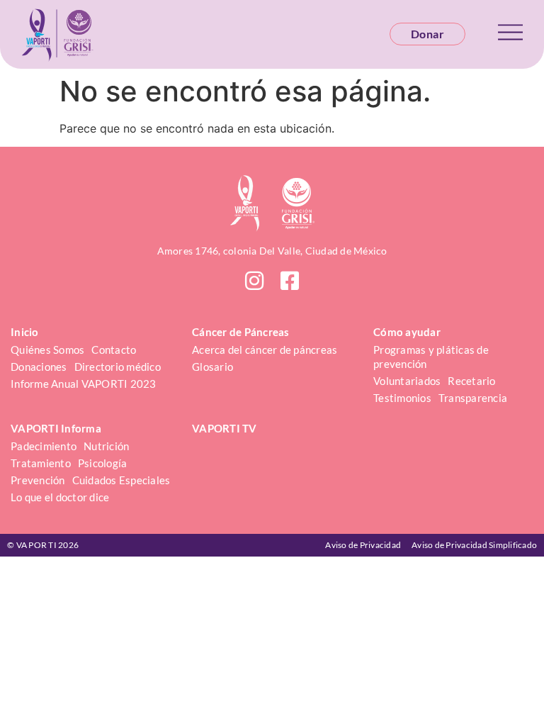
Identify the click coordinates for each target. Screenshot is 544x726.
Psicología (103, 463)
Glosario (212, 366)
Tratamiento (41, 463)
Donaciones (39, 366)
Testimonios (402, 397)
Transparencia (472, 397)
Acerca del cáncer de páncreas (264, 349)
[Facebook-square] (289, 280)
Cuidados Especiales (121, 480)
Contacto (113, 349)
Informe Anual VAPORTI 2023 (84, 383)
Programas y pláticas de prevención (432, 356)
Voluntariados (407, 380)
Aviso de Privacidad (363, 545)
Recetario (471, 380)
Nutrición (106, 446)
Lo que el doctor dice (60, 497)
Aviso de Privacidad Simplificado (474, 545)
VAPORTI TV (224, 428)
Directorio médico (117, 366)
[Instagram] (254, 280)
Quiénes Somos (47, 349)
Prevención (38, 480)
